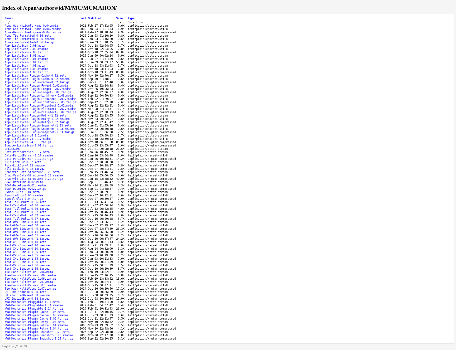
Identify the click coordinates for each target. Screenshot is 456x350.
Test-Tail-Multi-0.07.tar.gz (27, 218)
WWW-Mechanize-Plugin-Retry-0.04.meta (35, 322)
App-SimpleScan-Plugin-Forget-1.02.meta (36, 85)
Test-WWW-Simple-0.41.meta (25, 232)
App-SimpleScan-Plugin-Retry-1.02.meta (35, 115)
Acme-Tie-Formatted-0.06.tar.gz (30, 42)
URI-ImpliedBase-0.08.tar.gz (27, 298)
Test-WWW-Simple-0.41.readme (27, 235)
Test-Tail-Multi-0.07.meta (25, 212)
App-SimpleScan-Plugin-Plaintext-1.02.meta (39, 105)
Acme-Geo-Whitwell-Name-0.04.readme (33, 29)
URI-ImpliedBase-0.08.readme (27, 295)
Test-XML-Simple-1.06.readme (27, 265)
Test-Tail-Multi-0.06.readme (27, 205)
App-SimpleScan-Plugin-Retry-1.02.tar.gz (37, 122)
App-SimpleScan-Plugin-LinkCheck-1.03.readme (40, 99)
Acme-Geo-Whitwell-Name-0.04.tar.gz (33, 32)
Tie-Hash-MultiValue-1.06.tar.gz (30, 278)
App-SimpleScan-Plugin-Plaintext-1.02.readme (40, 109)
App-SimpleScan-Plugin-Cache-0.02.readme (37, 79)
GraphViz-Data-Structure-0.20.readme (34, 175)
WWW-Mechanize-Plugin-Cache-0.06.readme (36, 315)
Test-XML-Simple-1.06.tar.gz (27, 268)
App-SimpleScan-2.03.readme (26, 49)
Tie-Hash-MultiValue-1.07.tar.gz (30, 288)
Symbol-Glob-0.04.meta (22, 192)
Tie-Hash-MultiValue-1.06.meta (29, 272)
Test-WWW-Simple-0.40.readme (27, 225)
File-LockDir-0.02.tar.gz (25, 168)
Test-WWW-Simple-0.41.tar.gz (27, 238)
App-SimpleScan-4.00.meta (25, 65)
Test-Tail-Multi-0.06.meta (25, 202)
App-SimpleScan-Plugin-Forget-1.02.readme (38, 89)
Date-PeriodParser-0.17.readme (29, 155)
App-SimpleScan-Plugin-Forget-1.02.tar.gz (38, 92)
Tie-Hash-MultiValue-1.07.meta (29, 282)
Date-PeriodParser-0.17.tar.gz (29, 158)
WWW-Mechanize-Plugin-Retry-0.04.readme (36, 325)
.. (6, 22)
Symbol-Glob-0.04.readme (24, 195)
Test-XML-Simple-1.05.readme (27, 255)
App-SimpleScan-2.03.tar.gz (26, 52)
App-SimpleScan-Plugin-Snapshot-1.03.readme (40, 129)
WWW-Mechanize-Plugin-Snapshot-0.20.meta (37, 332)
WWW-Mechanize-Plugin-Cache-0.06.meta (35, 312)
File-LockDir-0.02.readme (25, 165)
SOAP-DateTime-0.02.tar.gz (25, 188)
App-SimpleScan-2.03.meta (25, 45)
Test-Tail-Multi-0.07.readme (27, 215)
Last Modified (91, 18)
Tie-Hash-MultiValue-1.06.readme (30, 275)
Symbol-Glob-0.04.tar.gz (24, 198)
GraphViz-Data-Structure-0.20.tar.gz (34, 178)
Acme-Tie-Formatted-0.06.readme (30, 39)
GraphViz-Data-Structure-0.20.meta (32, 172)
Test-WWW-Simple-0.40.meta (25, 222)
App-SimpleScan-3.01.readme (26, 59)
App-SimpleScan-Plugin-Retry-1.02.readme (37, 119)
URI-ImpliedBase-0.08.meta (25, 292)
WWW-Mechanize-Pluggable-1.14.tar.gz (34, 308)
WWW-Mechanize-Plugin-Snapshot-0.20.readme (39, 335)
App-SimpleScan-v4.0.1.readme (28, 139)
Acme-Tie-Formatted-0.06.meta (28, 35)
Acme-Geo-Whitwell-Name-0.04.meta (31, 25)
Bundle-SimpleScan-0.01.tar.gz (29, 145)
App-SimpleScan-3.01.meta (25, 55)
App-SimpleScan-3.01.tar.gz (26, 62)
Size (120, 18)
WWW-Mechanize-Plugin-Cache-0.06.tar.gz (36, 318)
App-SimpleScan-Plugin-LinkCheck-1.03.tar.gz (40, 102)
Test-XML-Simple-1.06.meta (25, 262)
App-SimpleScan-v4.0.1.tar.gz (28, 142)
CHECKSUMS (12, 149)
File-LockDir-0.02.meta (23, 162)
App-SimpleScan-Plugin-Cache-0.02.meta (35, 75)
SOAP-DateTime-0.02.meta (24, 182)
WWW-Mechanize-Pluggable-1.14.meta (32, 302)
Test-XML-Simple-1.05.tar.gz (27, 258)
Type (132, 18)
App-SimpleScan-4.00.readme (26, 69)
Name (9, 18)
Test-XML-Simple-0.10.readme (27, 245)
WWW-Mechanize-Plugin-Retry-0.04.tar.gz (36, 328)
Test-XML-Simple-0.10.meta (25, 242)
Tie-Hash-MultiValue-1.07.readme (30, 285)
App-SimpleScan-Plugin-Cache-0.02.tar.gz (37, 82)
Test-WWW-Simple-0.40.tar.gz (27, 228)
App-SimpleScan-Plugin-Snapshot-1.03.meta (38, 125)
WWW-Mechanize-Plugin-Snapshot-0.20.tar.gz (39, 338)
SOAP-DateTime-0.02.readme (25, 185)
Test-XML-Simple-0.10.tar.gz (27, 248)
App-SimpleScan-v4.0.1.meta (26, 135)
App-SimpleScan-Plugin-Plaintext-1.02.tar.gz (40, 112)
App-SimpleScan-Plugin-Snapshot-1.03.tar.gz (40, 132)
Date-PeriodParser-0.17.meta (27, 152)
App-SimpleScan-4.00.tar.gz (26, 72)
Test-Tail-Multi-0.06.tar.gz (27, 208)
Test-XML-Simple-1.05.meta (25, 252)
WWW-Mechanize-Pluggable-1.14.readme (34, 305)
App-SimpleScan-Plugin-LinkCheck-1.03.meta (39, 95)
